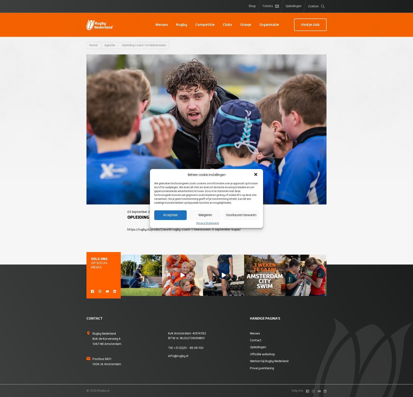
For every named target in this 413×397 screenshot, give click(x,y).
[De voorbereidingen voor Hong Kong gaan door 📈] (223, 275)
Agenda (109, 45)
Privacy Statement (207, 223)
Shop (252, 6)
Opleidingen (293, 6)
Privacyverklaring (262, 368)
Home (93, 45)
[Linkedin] (114, 291)
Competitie (205, 24)
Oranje (245, 24)
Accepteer (170, 215)
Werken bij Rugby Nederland (269, 361)
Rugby (181, 24)
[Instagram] (99, 291)
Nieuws (162, 24)
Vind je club (310, 24)
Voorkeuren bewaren (241, 215)
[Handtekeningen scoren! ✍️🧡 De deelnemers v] (306, 275)
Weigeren (205, 215)
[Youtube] (107, 291)
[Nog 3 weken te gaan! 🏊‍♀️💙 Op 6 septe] (264, 275)
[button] (256, 174)
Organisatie (269, 24)
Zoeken (313, 6)
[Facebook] (92, 291)
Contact (256, 340)
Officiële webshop (262, 354)
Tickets (267, 6)
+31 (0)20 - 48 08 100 (188, 347)
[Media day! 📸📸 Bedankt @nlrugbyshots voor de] (182, 275)
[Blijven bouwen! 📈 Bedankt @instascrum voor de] (141, 275)
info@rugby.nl (178, 356)
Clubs (227, 24)
